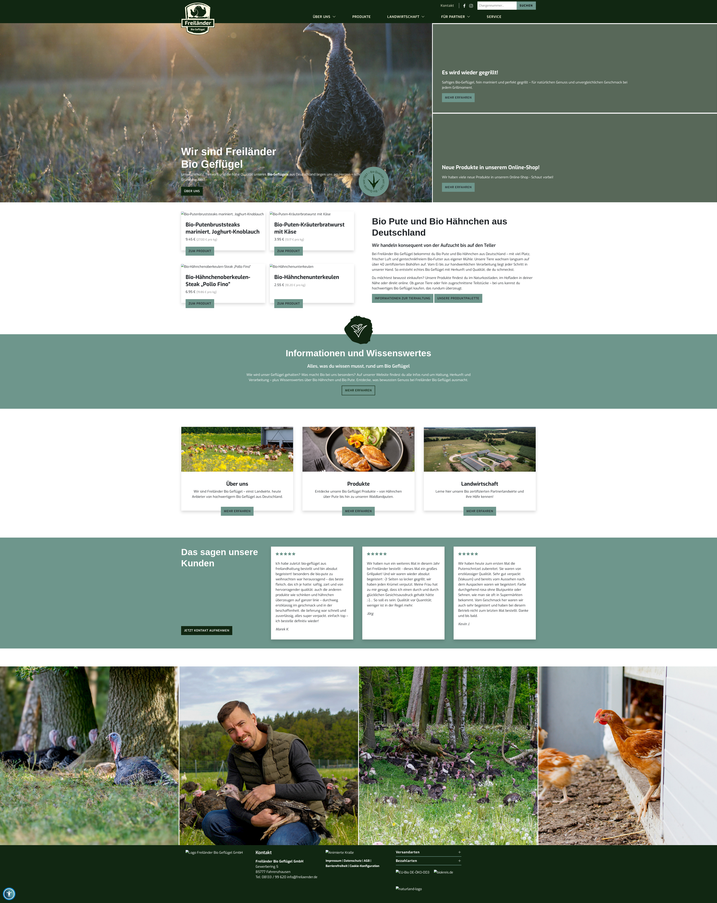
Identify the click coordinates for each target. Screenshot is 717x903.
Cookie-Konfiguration (364, 866)
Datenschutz (352, 861)
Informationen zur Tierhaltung (402, 298)
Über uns (192, 191)
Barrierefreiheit (336, 866)
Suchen (526, 5)
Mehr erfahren (458, 98)
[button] (324, 17)
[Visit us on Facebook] (464, 5)
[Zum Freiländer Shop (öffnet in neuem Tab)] (705, 898)
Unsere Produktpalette (458, 298)
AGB (367, 861)
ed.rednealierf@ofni (302, 877)
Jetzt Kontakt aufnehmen (206, 630)
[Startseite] (198, 17)
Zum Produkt (200, 303)
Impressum (334, 861)
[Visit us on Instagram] (471, 5)
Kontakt (447, 5)
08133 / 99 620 (274, 877)
